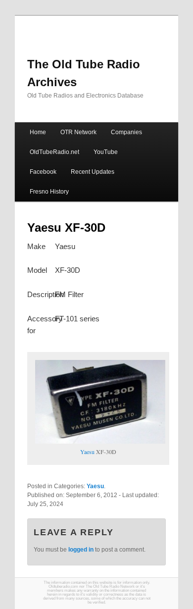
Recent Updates (92, 171)
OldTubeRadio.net (54, 152)
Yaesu (87, 452)
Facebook (43, 171)
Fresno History (49, 191)
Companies (126, 132)
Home (38, 132)
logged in (81, 549)
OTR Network (78, 132)
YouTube (106, 152)
